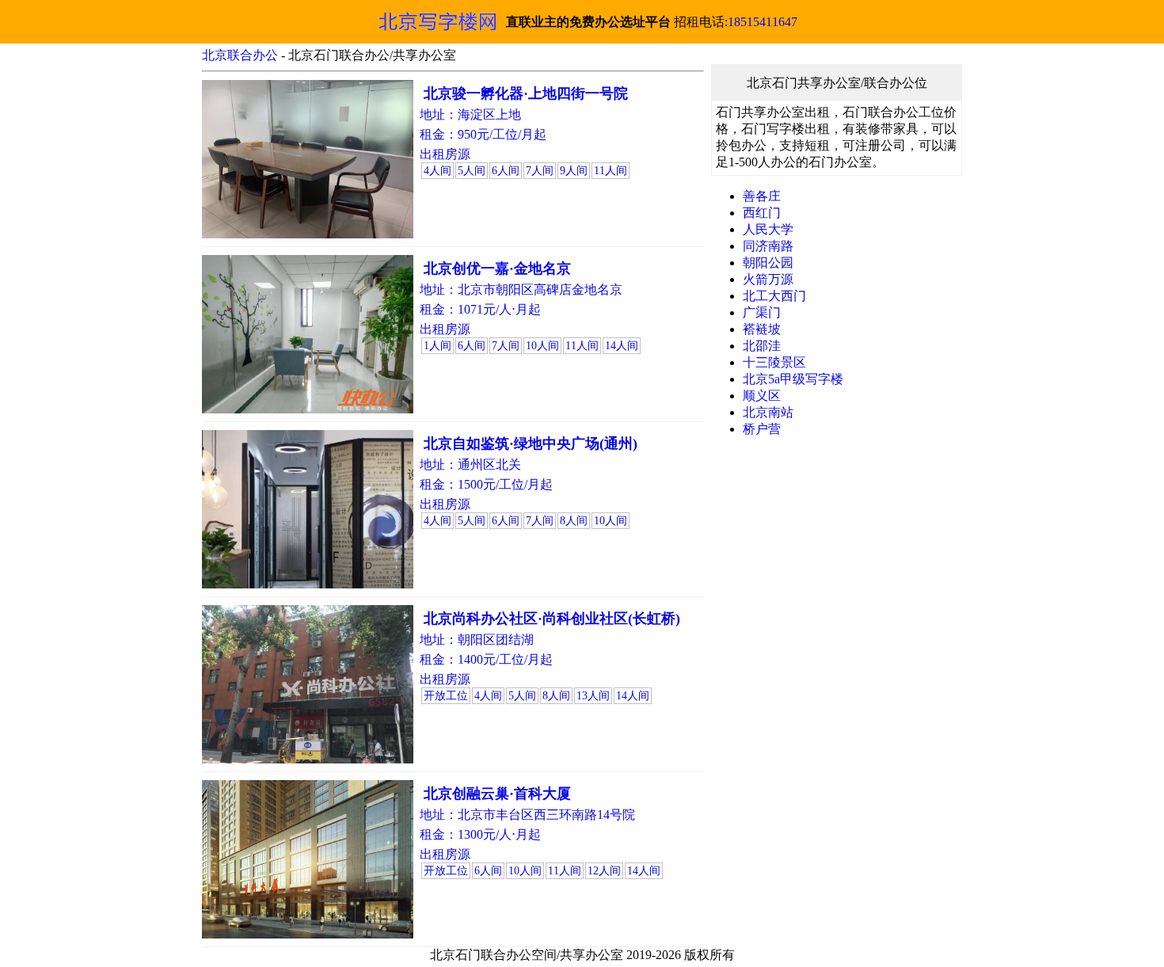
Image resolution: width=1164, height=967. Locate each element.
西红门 (762, 212)
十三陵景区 (774, 362)
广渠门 (762, 312)
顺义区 (762, 395)
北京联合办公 (240, 55)
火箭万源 (768, 279)
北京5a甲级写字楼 (793, 379)
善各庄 (762, 196)
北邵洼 (762, 345)
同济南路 (768, 246)
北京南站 (768, 412)
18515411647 (762, 22)
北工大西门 (774, 296)
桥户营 (762, 429)
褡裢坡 (762, 329)
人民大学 (768, 229)
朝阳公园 (768, 262)
